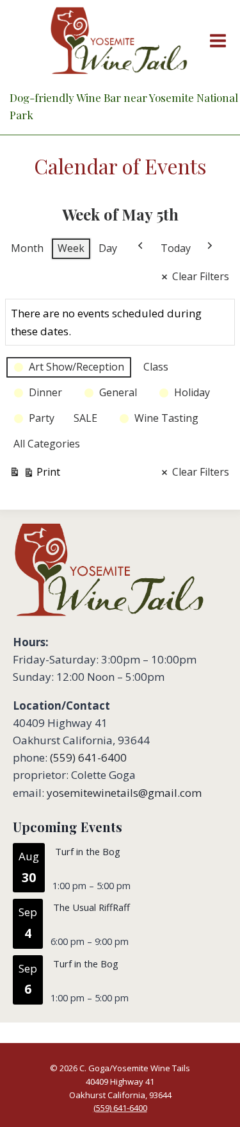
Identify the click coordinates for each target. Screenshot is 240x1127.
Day (108, 248)
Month (27, 248)
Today (176, 248)
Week (71, 248)
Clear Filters (200, 276)
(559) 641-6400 (88, 757)
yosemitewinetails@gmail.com (124, 792)
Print (34, 474)
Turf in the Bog (87, 851)
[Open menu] (215, 40)
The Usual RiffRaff (91, 907)
